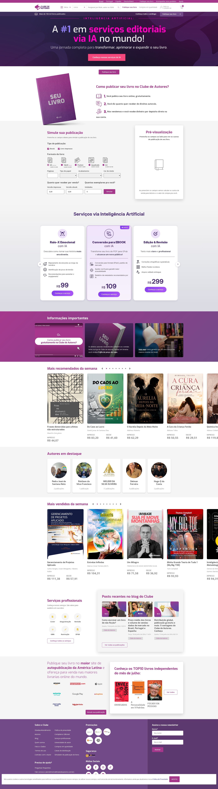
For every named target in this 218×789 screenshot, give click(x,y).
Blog (36, 738)
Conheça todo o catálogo (146, 14)
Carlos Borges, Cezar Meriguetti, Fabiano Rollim (62, 570)
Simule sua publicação (96, 712)
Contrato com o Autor (43, 755)
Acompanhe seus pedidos (166, 1)
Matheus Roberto (133, 430)
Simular (109, 191)
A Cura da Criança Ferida (179, 426)
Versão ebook (71, 187)
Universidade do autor (63, 742)
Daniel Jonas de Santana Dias (98, 430)
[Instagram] (103, 767)
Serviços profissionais (63, 738)
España (118, 1)
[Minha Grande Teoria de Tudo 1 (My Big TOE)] (185, 534)
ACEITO (174, 779)
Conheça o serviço (62, 289)
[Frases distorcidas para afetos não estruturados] (65, 399)
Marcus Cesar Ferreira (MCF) (97, 566)
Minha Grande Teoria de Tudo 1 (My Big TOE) (182, 563)
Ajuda (181, 1)
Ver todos (171, 692)
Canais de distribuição (63, 751)
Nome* (155, 729)
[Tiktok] (110, 767)
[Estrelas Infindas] (105, 534)
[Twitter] (88, 767)
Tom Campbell (172, 569)
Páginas (50, 171)
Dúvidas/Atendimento (43, 730)
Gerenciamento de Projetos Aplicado (60, 563)
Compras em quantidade (148, 7)
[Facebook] (96, 767)
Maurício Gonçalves (54, 433)
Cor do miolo (109, 171)
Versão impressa (54, 187)
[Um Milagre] (145, 534)
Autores (38, 734)
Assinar (158, 750)
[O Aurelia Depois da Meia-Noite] (145, 399)
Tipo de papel (65, 171)
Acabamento (84, 171)
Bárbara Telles (172, 430)
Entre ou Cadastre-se (167, 7)
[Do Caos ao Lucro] (105, 399)
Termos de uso (40, 751)
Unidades (88, 187)
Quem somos (40, 742)
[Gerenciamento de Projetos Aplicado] (65, 534)
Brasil (101, 1)
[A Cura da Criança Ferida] (185, 399)
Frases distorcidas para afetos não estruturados (62, 428)
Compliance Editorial (62, 734)
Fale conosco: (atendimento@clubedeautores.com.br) (54, 772)
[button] (40, 264)
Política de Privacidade (160, 779)
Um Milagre (133, 562)
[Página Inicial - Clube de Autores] (42, 8)
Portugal (109, 1)
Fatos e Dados (40, 746)
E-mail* (155, 738)
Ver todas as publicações (115, 645)
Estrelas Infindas (95, 562)
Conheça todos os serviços (60, 641)
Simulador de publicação (67, 755)
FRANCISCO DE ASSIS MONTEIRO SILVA (142, 566)
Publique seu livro (146, 1)
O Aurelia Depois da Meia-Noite (142, 426)
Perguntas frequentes (43, 768)
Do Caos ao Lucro (95, 426)
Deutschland (129, 1)
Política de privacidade (63, 730)
